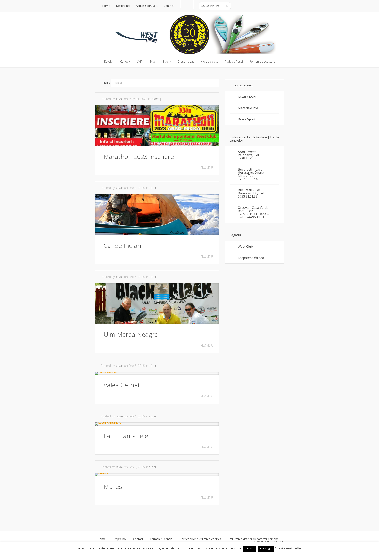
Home (106, 82)
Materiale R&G (248, 108)
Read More (207, 167)
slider (155, 99)
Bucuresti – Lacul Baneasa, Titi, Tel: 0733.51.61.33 (251, 193)
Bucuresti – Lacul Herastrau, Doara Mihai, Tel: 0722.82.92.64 (251, 174)
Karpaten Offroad (251, 258)
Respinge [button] (265, 548)
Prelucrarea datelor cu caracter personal (253, 539)
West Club (245, 246)
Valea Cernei (121, 385)
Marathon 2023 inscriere (139, 156)
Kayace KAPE (247, 97)
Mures (113, 486)
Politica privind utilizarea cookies (200, 539)
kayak (119, 99)
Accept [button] (249, 548)
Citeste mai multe (287, 548)
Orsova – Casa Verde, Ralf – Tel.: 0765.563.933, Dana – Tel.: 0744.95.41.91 (253, 212)
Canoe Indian (122, 245)
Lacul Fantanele (126, 435)
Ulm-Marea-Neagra (131, 334)
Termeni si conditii (161, 539)
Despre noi (119, 539)
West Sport (264, 542)
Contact (138, 539)
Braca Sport (246, 119)
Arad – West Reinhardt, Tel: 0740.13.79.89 (248, 155)
